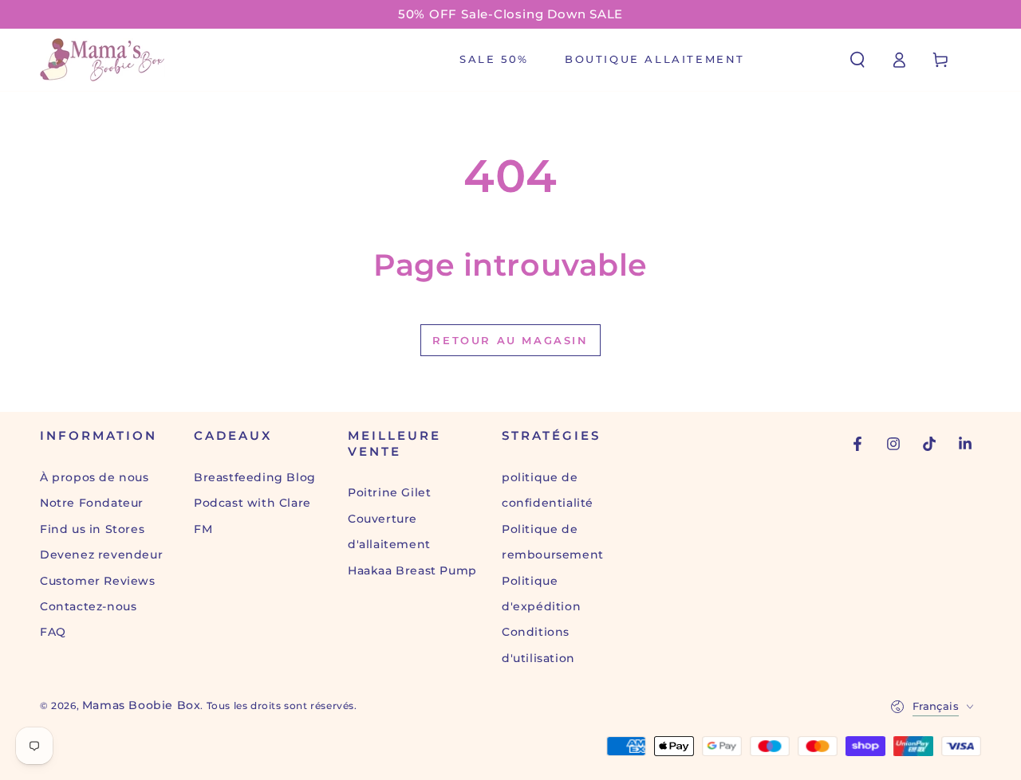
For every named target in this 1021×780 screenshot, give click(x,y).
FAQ (53, 632)
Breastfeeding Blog (255, 477)
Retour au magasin (510, 340)
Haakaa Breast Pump (412, 570)
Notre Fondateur (92, 503)
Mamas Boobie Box (141, 705)
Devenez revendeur (101, 554)
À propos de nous (94, 477)
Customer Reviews (98, 581)
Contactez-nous (88, 606)
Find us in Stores (92, 529)
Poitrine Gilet (389, 492)
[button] (857, 59)
